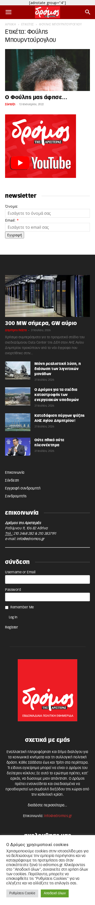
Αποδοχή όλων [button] (55, 893)
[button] (9, 12)
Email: (12, 220)
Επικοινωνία (15, 472)
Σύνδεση (12, 480)
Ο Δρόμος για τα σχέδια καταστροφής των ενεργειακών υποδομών (56, 395)
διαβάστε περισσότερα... (47, 805)
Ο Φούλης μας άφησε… (36, 97)
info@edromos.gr (31, 539)
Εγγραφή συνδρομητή (23, 488)
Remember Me (22, 607)
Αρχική (10, 24)
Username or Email (20, 572)
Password (13, 590)
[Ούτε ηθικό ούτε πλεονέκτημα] (17, 446)
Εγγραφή (14, 235)
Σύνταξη (10, 104)
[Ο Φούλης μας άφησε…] (47, 70)
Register (11, 627)
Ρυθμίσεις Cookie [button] (22, 893)
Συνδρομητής (16, 496)
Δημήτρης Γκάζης (16, 330)
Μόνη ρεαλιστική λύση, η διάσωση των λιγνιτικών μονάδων (57, 369)
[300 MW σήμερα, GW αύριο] (47, 296)
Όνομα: (11, 206)
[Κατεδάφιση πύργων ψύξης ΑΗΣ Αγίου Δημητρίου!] (17, 422)
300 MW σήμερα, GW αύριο (41, 323)
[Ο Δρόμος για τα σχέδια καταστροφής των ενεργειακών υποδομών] (17, 396)
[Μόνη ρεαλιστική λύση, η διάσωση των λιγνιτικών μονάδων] (17, 370)
